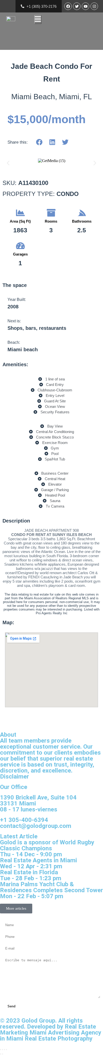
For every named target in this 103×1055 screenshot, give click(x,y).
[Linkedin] (52, 142)
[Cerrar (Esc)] (6, 1049)
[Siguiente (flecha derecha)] (2, 1054)
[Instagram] (94, 6)
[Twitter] (76, 6)
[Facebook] (68, 6)
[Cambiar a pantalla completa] (2, 1049)
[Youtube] (85, 6)
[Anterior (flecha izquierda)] (0, 1054)
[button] (8, 163)
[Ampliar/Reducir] (0, 1049)
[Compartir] (4, 1049)
